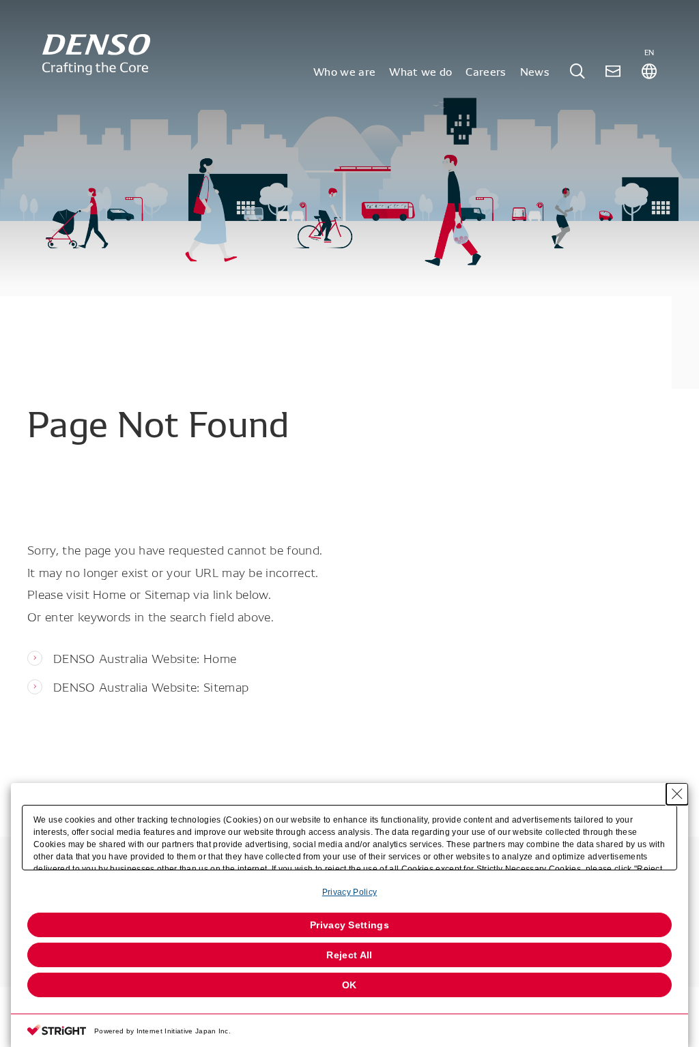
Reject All (349, 954)
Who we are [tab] (344, 70)
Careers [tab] (486, 70)
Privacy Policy (349, 892)
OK (349, 984)
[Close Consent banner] (677, 794)
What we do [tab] (420, 70)
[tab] (577, 71)
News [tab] (535, 70)
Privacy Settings (349, 924)
